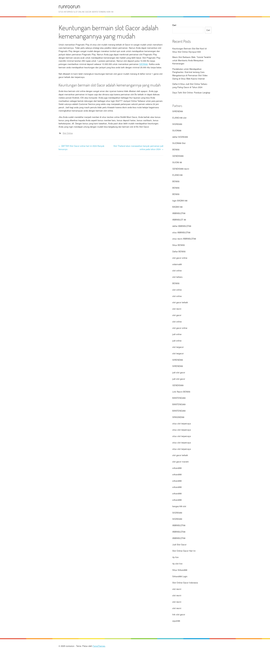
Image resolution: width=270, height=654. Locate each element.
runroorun (69, 6)
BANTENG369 (178, 397)
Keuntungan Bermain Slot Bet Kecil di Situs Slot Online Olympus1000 (189, 50)
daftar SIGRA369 (180, 136)
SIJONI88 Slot (178, 143)
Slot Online (68, 133)
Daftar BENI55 (178, 251)
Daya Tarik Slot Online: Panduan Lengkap (191, 92)
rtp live (175, 557)
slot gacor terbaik (180, 302)
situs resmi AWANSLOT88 (184, 238)
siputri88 (176, 620)
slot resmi (176, 308)
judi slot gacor (178, 372)
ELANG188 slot (179, 117)
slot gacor (176, 315)
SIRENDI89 (177, 111)
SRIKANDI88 (178, 417)
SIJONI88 (176, 130)
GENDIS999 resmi (180, 168)
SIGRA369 (177, 124)
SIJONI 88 (177, 162)
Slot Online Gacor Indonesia (185, 582)
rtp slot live (177, 563)
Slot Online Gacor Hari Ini (183, 550)
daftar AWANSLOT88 (181, 226)
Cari (174, 25)
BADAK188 (177, 206)
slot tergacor (178, 347)
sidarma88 (177, 264)
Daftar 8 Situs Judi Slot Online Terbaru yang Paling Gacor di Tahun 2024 (189, 85)
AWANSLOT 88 (179, 219)
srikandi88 (177, 467)
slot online (177, 270)
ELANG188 (177, 174)
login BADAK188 (179, 200)
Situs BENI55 (178, 245)
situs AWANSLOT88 (181, 232)
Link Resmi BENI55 (181, 391)
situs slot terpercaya (181, 423)
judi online (176, 334)
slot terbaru (177, 276)
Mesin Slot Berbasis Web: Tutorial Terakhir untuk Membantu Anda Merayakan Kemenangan (191, 60)
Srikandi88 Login (179, 576)
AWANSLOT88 (178, 213)
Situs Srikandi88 (179, 569)
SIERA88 (143, 64)
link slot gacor (178, 614)
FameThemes (99, 645)
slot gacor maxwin (180, 461)
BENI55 (175, 149)
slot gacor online (179, 257)
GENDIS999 (177, 155)
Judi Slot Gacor (179, 544)
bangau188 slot (179, 506)
